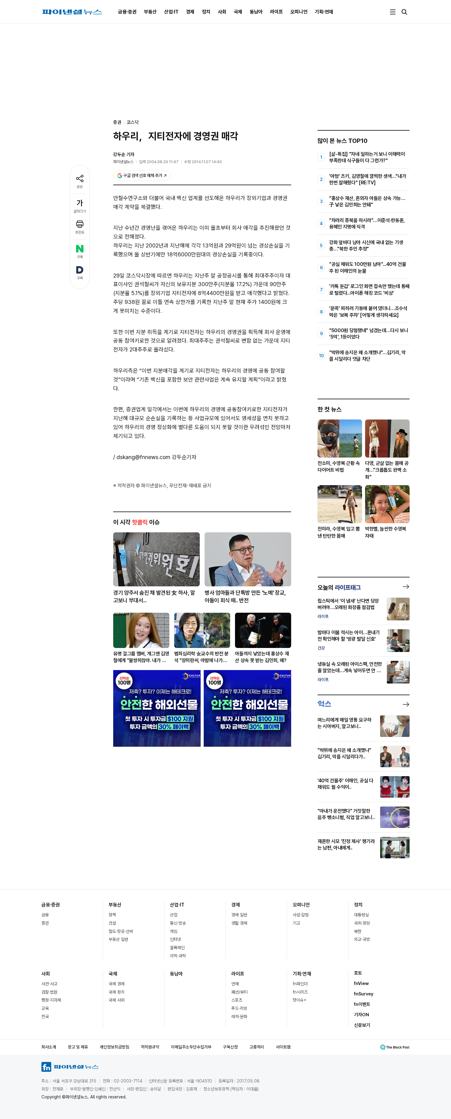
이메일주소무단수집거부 (191, 1046)
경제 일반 (239, 914)
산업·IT (171, 12)
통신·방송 (178, 923)
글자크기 (80, 211)
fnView (361, 983)
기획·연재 (324, 12)
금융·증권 (127, 12)
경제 (190, 12)
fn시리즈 (300, 992)
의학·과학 (178, 955)
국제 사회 (117, 1000)
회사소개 (48, 1046)
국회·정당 (362, 923)
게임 (173, 931)
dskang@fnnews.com (143, 457)
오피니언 (298, 12)
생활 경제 (239, 923)
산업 (173, 914)
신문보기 (362, 1025)
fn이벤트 (362, 1004)
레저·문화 (239, 1016)
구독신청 (230, 1046)
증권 (45, 923)
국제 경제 (117, 983)
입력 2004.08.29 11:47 (159, 161)
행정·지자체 (51, 1000)
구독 (80, 257)
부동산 (150, 12)
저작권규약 (150, 1046)
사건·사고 (49, 983)
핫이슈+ (299, 1000)
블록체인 (177, 947)
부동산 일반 (118, 939)
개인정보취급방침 (114, 1046)
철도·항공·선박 (121, 931)
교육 (45, 1008)
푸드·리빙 (239, 1008)
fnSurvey (363, 994)
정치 (206, 12)
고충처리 (256, 1046)
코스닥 (133, 122)
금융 (45, 914)
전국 (45, 1016)
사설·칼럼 (301, 914)
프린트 (79, 232)
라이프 (276, 12)
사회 (222, 12)
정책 (112, 914)
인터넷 (175, 939)
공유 (80, 187)
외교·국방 (362, 939)
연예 (235, 983)
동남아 (256, 12)
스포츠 (236, 1000)
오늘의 (339, 587)
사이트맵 (283, 1046)
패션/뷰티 (239, 992)
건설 (112, 923)
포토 (358, 973)
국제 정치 (117, 992)
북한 (357, 931)
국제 (238, 12)
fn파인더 (300, 983)
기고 (296, 923)
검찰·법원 (49, 992)
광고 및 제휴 (78, 1046)
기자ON (361, 1014)
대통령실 (361, 914)
